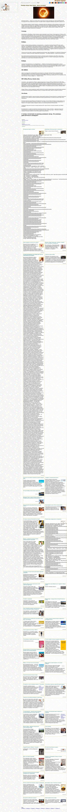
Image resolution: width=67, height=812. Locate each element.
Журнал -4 (38, 808)
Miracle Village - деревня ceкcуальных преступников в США (31, 727)
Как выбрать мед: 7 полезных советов (53, 782)
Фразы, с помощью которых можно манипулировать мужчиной (30, 539)
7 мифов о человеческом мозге (51, 477)
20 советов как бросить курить (51, 747)
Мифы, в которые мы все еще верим (31, 662)
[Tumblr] (60, 2)
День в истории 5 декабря (28, 756)
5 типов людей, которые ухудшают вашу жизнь (55, 639)
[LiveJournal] (58, 2)
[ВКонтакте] (49, 2)
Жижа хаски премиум (25, 120)
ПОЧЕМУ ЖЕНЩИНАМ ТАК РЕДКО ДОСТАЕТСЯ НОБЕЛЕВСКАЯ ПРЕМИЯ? (33, 255)
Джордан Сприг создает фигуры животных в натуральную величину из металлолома (32, 498)
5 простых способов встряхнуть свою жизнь (32, 697)
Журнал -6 (48, 808)
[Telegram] (64, 2)
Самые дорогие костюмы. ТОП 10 (30, 629)
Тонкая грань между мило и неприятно (53, 519)
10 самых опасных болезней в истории (31, 519)
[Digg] (55, 2)
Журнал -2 (28, 808)
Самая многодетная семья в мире (30, 674)
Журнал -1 (23, 808)
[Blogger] (54, 2)
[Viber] (61, 2)
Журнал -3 (33, 808)
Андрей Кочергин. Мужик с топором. (30, 747)
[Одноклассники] (51, 2)
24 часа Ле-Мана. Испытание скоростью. (31, 490)
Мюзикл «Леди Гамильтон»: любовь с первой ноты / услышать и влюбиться (54, 243)
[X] (52, 2)
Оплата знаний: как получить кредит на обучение (33, 782)
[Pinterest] (65, 2)
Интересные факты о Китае (29, 129)
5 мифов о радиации (27, 598)
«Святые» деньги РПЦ (50, 254)
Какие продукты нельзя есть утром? (31, 242)
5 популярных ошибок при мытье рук (31, 639)
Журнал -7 (53, 808)
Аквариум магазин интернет (26, 124)
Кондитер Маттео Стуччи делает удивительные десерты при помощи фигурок (33, 650)
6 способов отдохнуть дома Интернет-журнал (54, 684)
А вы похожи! (48, 726)
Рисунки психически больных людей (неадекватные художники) (31, 773)
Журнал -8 (58, 808)
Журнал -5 (43, 808)
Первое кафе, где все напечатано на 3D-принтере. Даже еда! (31, 584)
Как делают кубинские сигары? (29, 797)
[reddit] (57, 2)
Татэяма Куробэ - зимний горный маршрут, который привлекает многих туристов (32, 712)
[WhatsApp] (63, 2)
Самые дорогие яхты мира (50, 797)
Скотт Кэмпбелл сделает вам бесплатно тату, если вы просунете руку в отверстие (32, 609)
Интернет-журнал (61, 0)
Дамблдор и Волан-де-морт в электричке (53, 129)
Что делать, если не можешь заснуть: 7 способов (33, 684)
